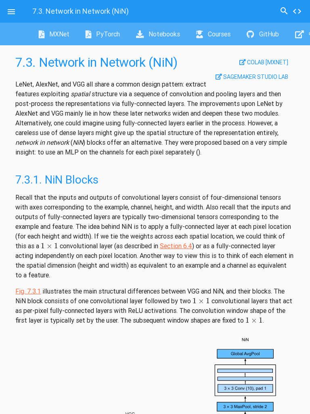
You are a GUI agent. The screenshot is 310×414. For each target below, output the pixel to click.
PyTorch (107, 34)
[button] (11, 11)
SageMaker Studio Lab (255, 76)
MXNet (58, 34)
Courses (218, 34)
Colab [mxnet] (267, 62)
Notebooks (163, 34)
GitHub (268, 34)
